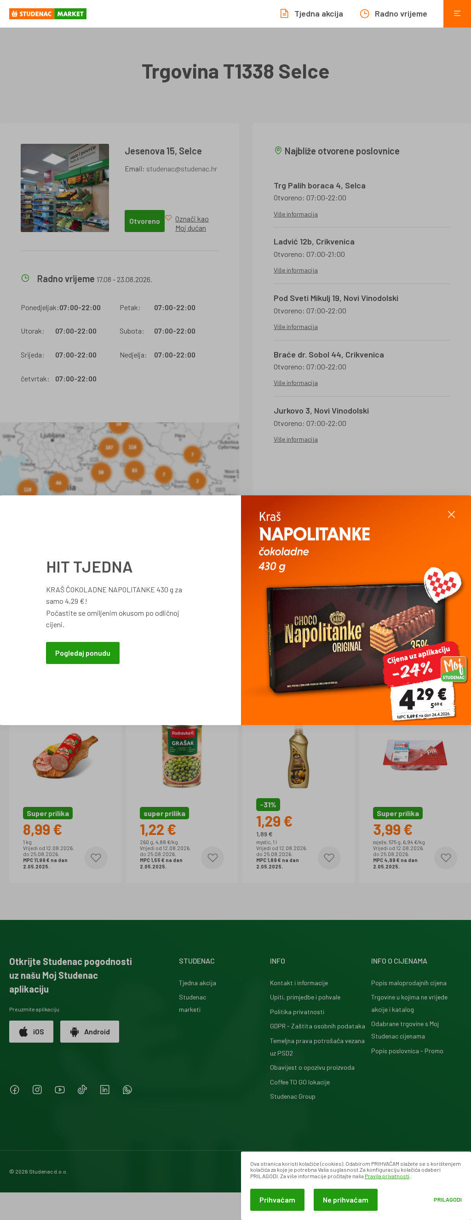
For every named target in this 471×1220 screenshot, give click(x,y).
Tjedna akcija (197, 983)
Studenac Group (293, 1096)
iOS (38, 1031)
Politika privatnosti (297, 1012)
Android (97, 1031)
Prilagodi (448, 1200)
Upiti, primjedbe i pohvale (305, 997)
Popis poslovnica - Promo (407, 1051)
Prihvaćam (277, 1199)
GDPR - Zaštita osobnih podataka (317, 1026)
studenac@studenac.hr (181, 168)
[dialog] (356, 1186)
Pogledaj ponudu (82, 652)
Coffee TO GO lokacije (300, 1082)
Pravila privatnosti (387, 1176)
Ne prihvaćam (345, 1199)
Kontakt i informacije (299, 983)
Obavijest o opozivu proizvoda (312, 1067)
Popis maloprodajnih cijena (409, 983)
